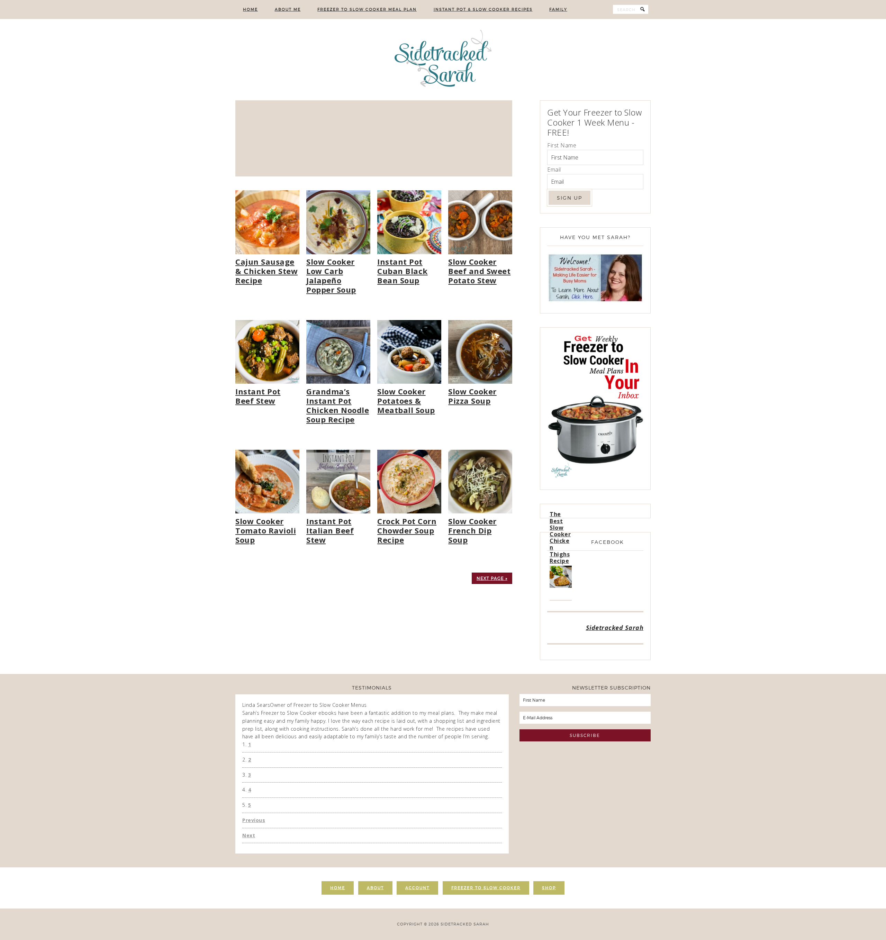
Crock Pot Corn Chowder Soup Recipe (406, 530)
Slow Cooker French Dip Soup (472, 530)
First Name (561, 145)
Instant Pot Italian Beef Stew (330, 530)
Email (554, 169)
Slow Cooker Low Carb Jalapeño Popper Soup (331, 275)
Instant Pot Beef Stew (258, 396)
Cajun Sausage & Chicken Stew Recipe (266, 270)
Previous (253, 820)
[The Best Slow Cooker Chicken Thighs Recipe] (561, 578)
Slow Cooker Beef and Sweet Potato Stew (479, 270)
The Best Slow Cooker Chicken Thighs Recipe (560, 537)
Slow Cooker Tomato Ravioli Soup (265, 530)
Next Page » (492, 578)
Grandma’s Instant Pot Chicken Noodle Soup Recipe (337, 405)
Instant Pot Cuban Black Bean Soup (402, 270)
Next (248, 835)
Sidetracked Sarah (443, 59)
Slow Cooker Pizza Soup (472, 396)
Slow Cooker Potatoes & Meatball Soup (406, 400)
